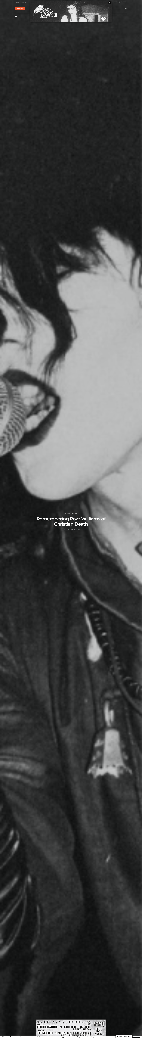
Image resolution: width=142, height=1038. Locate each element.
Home (17, 2)
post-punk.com (75, 529)
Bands (24, 2)
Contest (67, 513)
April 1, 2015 (65, 529)
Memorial (74, 513)
